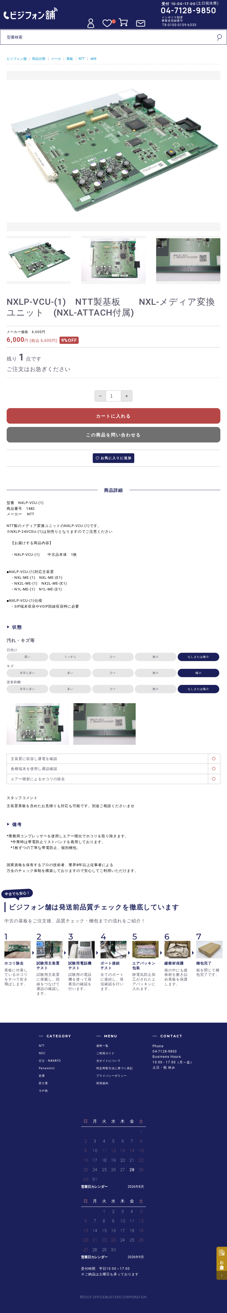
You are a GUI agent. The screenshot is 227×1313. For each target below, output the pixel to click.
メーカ (56, 59)
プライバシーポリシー (111, 1075)
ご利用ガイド (105, 1053)
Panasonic (47, 1068)
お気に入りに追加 (116, 458)
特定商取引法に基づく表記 (114, 1068)
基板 (69, 59)
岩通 (42, 1075)
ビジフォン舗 (17, 59)
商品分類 (38, 59)
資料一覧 (102, 1045)
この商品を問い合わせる (113, 434)
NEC (42, 1053)
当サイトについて (108, 1060)
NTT (82, 59)
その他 (43, 1090)
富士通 (43, 1083)
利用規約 (102, 1083)
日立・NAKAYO (50, 1060)
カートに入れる (113, 416)
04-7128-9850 (188, 10)
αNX (93, 59)
